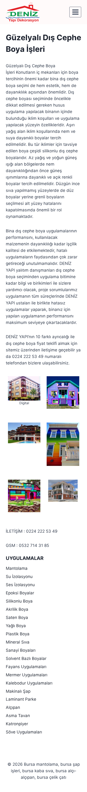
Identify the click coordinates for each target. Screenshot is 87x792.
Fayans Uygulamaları (26, 666)
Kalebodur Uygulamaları (29, 683)
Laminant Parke (21, 699)
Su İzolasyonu (19, 576)
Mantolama (17, 568)
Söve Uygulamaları (24, 732)
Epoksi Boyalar (20, 593)
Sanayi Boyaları (21, 650)
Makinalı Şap (18, 691)
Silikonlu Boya (19, 601)
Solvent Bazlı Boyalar (26, 658)
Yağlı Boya (16, 625)
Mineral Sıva (17, 642)
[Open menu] (75, 12)
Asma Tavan (18, 715)
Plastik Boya (17, 633)
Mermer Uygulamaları (26, 674)
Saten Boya (17, 617)
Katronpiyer (17, 723)
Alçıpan (13, 707)
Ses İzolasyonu (20, 584)
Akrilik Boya (17, 609)
